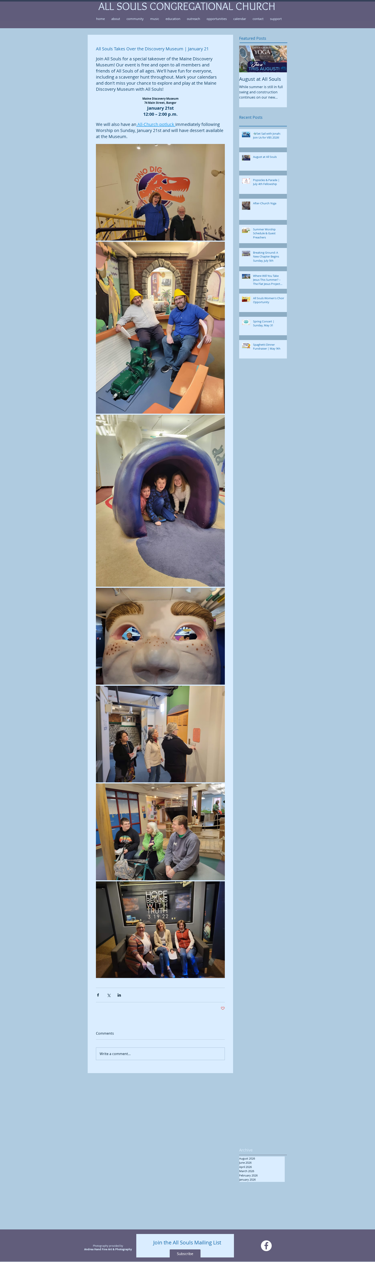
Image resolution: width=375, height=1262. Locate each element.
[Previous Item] (246, 59)
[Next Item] (280, 59)
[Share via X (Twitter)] (109, 995)
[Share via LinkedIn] (119, 995)
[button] (115, 19)
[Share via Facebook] (98, 995)
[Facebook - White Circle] (266, 1245)
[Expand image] (160, 192)
